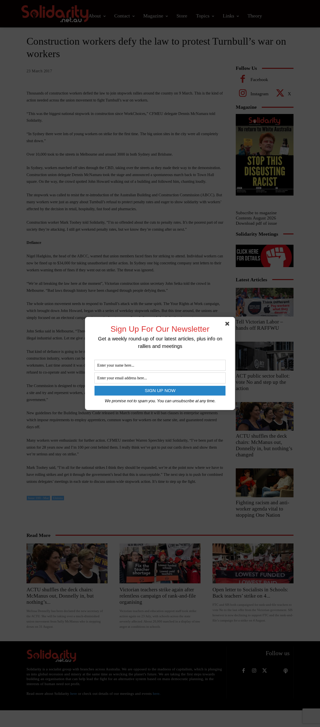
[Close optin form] (228, 325)
